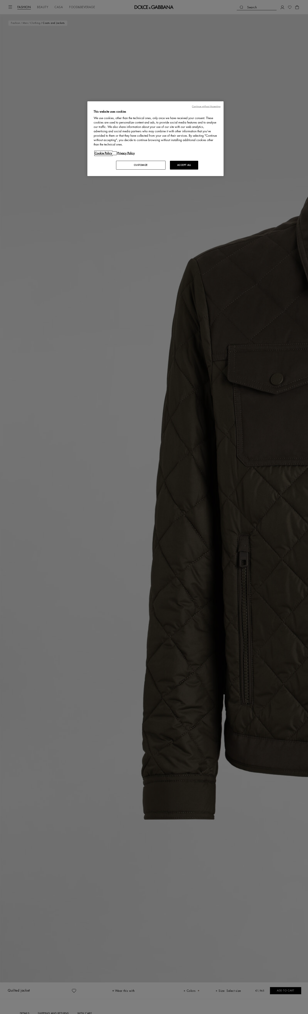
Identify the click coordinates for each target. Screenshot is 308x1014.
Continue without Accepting (206, 106)
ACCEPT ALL (184, 165)
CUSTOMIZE (141, 165)
